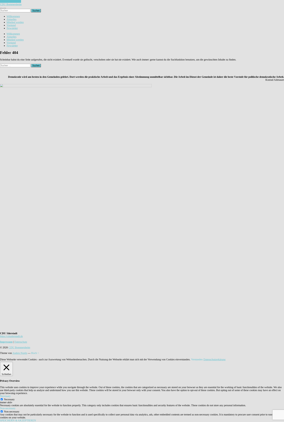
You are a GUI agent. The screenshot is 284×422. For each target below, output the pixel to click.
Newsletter (12, 28)
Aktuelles (11, 19)
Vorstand (11, 25)
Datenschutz (20, 341)
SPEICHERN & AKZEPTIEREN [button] (18, 420)
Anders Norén (19, 353)
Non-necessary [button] (7, 408)
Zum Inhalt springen (10, 1)
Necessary (9, 399)
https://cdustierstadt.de (11, 336)
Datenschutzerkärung (214, 359)
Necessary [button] (5, 396)
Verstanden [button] (197, 359)
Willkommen (13, 16)
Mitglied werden (15, 22)
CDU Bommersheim (11, 4)
